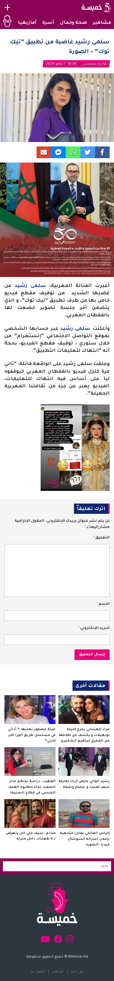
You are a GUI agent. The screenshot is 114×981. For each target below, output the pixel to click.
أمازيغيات (25, 23)
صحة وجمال (73, 23)
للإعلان (57, 972)
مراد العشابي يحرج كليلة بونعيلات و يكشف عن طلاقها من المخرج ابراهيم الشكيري (84, 735)
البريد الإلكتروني (94, 628)
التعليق (101, 538)
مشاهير (102, 23)
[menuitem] (102, 23)
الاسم (103, 604)
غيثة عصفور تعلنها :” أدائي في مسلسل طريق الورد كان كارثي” (32, 735)
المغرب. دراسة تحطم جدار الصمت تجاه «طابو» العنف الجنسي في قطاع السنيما (32, 787)
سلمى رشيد (30, 286)
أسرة (48, 23)
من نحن (76, 972)
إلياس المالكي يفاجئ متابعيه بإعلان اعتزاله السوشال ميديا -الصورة (85, 839)
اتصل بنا (38, 972)
